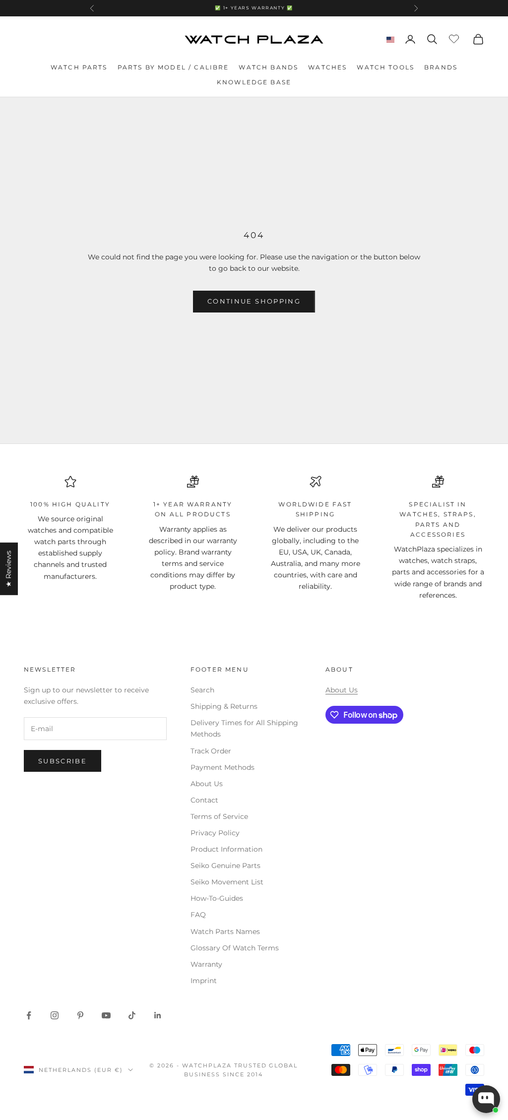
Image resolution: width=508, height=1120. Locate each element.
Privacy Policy (215, 832)
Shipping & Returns (223, 706)
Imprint (203, 980)
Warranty (206, 964)
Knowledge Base (254, 82)
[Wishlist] (455, 38)
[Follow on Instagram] (55, 1015)
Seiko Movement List (226, 881)
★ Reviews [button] (8, 569)
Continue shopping (254, 301)
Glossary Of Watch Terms (234, 947)
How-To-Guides (216, 898)
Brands (440, 67)
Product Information (226, 849)
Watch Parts (79, 67)
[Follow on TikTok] (132, 1015)
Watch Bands (268, 67)
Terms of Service (219, 816)
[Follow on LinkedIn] (158, 1015)
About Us (206, 783)
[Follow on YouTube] (106, 1015)
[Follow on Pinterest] (80, 1015)
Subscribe (62, 761)
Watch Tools (385, 67)
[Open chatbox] (486, 1099)
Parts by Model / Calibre (173, 67)
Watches (327, 67)
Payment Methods (222, 767)
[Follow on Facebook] (29, 1015)
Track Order (210, 751)
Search (202, 689)
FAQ (198, 914)
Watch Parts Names (225, 931)
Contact (204, 800)
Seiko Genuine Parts (225, 865)
